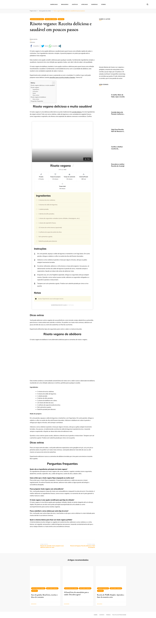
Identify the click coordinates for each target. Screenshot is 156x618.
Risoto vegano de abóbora (38, 97)
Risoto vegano (35, 87)
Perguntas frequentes (37, 101)
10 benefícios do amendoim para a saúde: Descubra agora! (76, 593)
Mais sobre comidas (51, 19)
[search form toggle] (147, 4)
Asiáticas (75, 4)
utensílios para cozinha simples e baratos (62, 77)
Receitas (61, 19)
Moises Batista (33, 39)
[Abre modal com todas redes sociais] (59, 46)
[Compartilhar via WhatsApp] (53, 46)
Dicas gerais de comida (37, 19)
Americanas (54, 4)
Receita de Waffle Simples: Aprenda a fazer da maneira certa (110, 596)
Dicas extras (36, 95)
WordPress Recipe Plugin (59, 305)
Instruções (35, 91)
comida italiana (77, 112)
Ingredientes (36, 89)
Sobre (95, 614)
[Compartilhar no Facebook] (34, 46)
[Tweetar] (44, 46)
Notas (34, 93)
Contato (101, 614)
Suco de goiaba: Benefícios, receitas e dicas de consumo (44, 596)
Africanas (84, 4)
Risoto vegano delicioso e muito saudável (43, 85)
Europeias (94, 4)
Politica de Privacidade (119, 614)
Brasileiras (64, 4)
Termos (108, 614)
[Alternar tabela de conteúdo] (53, 83)
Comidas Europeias (103, 588)
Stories (103, 4)
